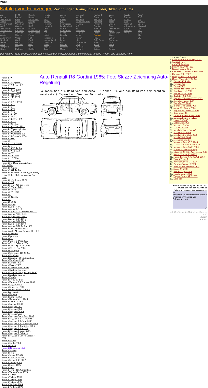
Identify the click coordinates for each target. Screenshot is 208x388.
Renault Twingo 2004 (12, 379)
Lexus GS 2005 (180, 120)
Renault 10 (7, 77)
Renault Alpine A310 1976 (14, 214)
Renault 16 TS (8, 109)
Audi (2, 33)
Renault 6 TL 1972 (11, 192)
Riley (96, 38)
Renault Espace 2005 (11, 265)
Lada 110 (177, 178)
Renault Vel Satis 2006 (12, 384)
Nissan (79, 38)
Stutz (111, 35)
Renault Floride (9, 277)
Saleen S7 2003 (180, 169)
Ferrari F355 (179, 84)
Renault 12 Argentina (12, 82)
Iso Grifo (48, 42)
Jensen (63, 15)
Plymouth (98, 24)
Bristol (3, 49)
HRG (46, 19)
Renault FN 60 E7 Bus (12, 279)
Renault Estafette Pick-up (13, 275)
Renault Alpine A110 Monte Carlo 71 (19, 211)
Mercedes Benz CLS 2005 (185, 142)
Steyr (111, 30)
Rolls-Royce (99, 40)
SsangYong (114, 28)
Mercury (79, 24)
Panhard (98, 15)
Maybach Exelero (181, 125)
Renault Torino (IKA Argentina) (16, 370)
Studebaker (114, 33)
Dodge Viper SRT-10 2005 (184, 79)
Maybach (80, 15)
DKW (30, 24)
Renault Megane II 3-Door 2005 (17, 321)
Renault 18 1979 (9, 114)
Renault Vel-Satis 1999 (12, 387)
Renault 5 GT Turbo (11, 170)
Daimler (31, 15)
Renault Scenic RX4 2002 (14, 360)
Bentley (4, 42)
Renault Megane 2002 (12, 306)
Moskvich (142, 26)
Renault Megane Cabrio (13, 311)
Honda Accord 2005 (183, 91)
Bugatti (18, 17)
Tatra (111, 47)
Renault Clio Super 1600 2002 (16, 253)
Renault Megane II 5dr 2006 (15, 328)
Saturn (97, 49)
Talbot (111, 44)
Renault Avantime (10, 233)
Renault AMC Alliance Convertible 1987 (20, 231)
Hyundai (48, 26)
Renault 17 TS (8, 112)
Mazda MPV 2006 (182, 132)
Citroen (18, 35)
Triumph (127, 19)
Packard (79, 47)
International (50, 40)
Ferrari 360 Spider (182, 81)
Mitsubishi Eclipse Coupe (185, 149)
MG (77, 26)
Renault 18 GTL (9, 116)
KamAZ (141, 21)
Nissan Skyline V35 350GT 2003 (189, 157)
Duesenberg (34, 33)
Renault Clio (7, 238)
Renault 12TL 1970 (11, 95)
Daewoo (19, 44)
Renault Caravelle (10, 236)
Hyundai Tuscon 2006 (184, 101)
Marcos (63, 44)
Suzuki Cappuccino (182, 171)
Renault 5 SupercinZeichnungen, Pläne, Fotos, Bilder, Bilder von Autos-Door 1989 (20, 175)
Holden (31, 49)
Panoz (97, 17)
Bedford (4, 40)
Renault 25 (7, 146)
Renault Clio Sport (10, 250)
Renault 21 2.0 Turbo (12, 143)
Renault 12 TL (8, 87)
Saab (96, 44)
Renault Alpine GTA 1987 (14, 221)
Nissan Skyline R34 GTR (185, 154)
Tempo (112, 49)
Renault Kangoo (9, 294)
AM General (6, 24)
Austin (3, 35)
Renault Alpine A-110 (12, 209)
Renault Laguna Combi (12, 301)
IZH (139, 19)
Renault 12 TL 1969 (11, 90)
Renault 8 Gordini (10, 197)
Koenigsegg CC (180, 113)
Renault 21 (7, 141)
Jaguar (47, 47)
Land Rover (65, 30)
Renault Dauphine (10, 255)
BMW (2, 44)
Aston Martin (6, 30)
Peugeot (98, 21)
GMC (30, 44)
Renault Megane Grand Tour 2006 (18, 316)
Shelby (112, 19)
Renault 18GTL (9, 121)
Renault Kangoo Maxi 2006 (15, 299)
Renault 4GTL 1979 (11, 160)
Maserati (64, 47)
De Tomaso (33, 19)
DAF (17, 47)
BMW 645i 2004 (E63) (183, 67)
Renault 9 (6, 199)
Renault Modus (9, 340)
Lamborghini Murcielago (185, 118)
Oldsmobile (81, 42)
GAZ (140, 17)
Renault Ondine (9, 345)
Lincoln (63, 35)
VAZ (140, 30)
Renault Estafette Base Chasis (15, 267)
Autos (203, 216)
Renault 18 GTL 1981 (12, 119)
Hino (30, 47)
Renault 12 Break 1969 (12, 85)
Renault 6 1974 (9, 189)
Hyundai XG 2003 (182, 103)
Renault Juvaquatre (11, 292)
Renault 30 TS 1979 (11, 150)
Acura (3, 17)
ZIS (139, 38)
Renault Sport (8, 367)
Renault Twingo (9, 374)
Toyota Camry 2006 (182, 174)
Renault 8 (6, 194)
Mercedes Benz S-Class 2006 (186, 144)
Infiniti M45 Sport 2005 (184, 105)
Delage (31, 21)
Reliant (97, 33)
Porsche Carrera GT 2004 (185, 161)
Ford (30, 40)
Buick (17, 19)
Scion (111, 15)
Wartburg (128, 30)
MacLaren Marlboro (183, 140)
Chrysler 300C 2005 (181, 74)
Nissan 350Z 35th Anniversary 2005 (190, 152)
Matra (62, 49)
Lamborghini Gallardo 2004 (186, 115)
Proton (97, 30)
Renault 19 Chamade (11, 131)
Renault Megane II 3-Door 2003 (17, 318)
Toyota (127, 15)
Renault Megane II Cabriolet (15, 333)
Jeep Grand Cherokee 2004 (186, 110)
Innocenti (48, 38)
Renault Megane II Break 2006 (16, 331)
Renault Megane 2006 (12, 309)
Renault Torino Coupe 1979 (15, 372)
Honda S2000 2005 (182, 93)
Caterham (19, 24)
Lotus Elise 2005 (181, 122)
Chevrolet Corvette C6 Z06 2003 (187, 71)
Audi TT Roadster (180, 64)
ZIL (139, 35)
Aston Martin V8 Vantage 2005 (187, 59)
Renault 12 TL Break (11, 92)
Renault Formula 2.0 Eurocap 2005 (18, 282)
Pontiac (97, 26)
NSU (78, 40)
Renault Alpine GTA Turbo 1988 (17, 226)
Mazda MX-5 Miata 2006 (185, 135)
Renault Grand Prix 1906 (13, 287)
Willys (126, 33)
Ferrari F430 (179, 86)
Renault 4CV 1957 (10, 158)
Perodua (98, 19)
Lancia (63, 28)
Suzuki (112, 42)
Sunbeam (113, 40)
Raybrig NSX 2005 (182, 96)
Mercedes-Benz (83, 21)
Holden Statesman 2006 (184, 88)
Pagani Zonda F (180, 159)
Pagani (79, 49)
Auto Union (5, 38)
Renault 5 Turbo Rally (12, 187)
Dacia (18, 42)
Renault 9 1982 (9, 202)
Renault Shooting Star (12, 362)
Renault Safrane (9, 350)
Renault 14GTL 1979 (12, 102)
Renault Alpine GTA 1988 (14, 223)
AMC (2, 26)
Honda (47, 15)
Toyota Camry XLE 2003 (185, 176)
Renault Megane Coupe (13, 314)
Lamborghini (66, 26)
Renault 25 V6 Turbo (12, 148)
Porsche (97, 28)
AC (1, 15)
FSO (30, 42)
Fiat (30, 38)
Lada (140, 24)
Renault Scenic (8, 352)
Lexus (63, 33)
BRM (17, 15)
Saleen (97, 47)
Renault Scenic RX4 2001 (14, 357)
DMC (30, 26)
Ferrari (31, 35)
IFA (45, 30)
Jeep (46, 49)
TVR (126, 21)
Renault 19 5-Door (10, 124)
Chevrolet (19, 30)
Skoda (112, 24)
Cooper (18, 38)
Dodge (31, 28)
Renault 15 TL (8, 104)
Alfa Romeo (5, 19)
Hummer (48, 24)
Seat (111, 17)
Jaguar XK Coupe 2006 (184, 108)
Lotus (62, 40)
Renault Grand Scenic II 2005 (16, 289)
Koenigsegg (66, 24)
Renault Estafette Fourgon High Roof (19, 272)
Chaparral (19, 28)
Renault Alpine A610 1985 (14, 216)
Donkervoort (34, 30)
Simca (111, 21)
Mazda (79, 17)
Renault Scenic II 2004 (12, 355)
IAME (46, 28)
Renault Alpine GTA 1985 (14, 219)
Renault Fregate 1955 (12, 284)
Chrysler (19, 33)
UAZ (140, 28)
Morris (78, 35)
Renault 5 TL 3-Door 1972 (14, 180)
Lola (62, 38)
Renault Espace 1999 (11, 262)
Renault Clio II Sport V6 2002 (16, 245)
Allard (3, 21)
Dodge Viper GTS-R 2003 (184, 76)
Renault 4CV (8, 153)
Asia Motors (5, 28)
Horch (46, 17)
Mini (77, 28)
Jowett (63, 17)
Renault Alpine (8, 204)
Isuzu (46, 44)
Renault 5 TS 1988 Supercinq (15, 185)
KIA (62, 21)
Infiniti (46, 35)
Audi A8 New (178, 62)
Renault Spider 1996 (11, 365)
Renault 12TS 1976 (11, 97)
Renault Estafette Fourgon (14, 270)
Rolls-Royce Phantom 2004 (186, 166)
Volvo (126, 28)
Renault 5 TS (8, 182)
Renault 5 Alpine (9, 168)
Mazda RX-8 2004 (182, 137)
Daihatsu (19, 49)
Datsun (31, 17)
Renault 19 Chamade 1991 (14, 133)
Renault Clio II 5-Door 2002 (15, 241)
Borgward (4, 47)
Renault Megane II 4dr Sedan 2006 (18, 326)
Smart (111, 26)
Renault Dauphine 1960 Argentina (18, 258)
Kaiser (63, 19)
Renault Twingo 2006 (12, 382)
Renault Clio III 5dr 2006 (14, 248)
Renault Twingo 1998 (12, 377)
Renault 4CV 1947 (10, 155)
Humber (47, 21)
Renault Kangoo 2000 (12, 297)
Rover (96, 42)
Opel (78, 44)
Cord (17, 40)
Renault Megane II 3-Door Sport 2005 (20, 323)
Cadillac (19, 21)
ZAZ (140, 33)
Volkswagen (129, 26)
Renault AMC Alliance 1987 (15, 228)
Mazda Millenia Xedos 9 (184, 130)
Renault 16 (7, 107)
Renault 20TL (8, 138)
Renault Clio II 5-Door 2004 (15, 243)
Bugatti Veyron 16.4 (181, 69)
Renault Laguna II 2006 (13, 304)
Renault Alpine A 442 (12, 206)
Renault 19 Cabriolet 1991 (14, 129)
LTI (61, 42)
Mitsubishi (80, 30)
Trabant (127, 17)
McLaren (80, 19)
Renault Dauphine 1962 (13, 260)
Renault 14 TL (8, 99)
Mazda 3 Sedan (180, 127)
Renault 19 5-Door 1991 (13, 126)
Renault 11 (7, 80)
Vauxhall (128, 24)
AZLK (140, 15)
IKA (45, 33)
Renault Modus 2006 (11, 343)
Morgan (79, 33)
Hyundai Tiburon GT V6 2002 (188, 98)
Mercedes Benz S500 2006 (186, 147)
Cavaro (18, 26)
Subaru (112, 38)
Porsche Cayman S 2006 (184, 164)
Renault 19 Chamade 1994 (14, 136)
